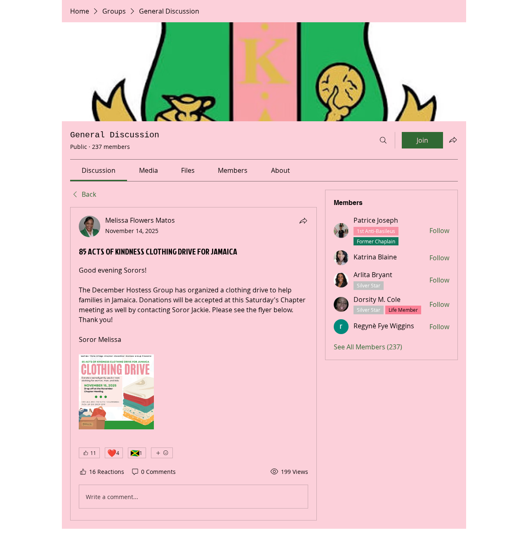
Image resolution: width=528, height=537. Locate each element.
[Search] (383, 140)
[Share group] (453, 140)
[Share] (303, 221)
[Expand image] (116, 391)
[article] (193, 364)
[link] (99, 170)
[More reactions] (162, 453)
